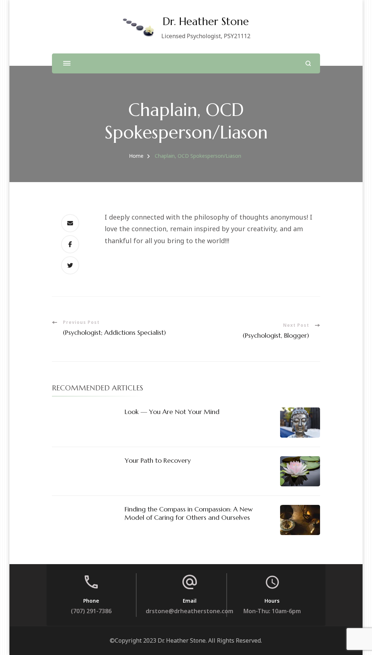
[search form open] (308, 63)
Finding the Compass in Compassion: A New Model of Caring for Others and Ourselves (189, 513)
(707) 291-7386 (91, 611)
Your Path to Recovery (158, 460)
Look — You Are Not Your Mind (172, 411)
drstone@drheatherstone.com (189, 611)
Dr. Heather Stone (206, 21)
